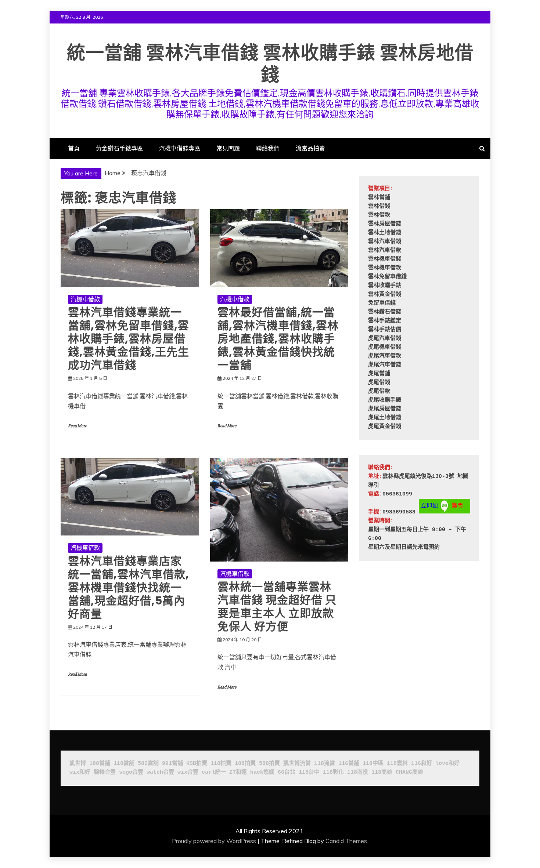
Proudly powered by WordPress (214, 841)
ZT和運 (238, 772)
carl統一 (214, 772)
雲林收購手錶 (384, 286)
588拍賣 (269, 763)
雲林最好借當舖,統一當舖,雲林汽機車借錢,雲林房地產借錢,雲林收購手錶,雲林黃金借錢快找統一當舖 (278, 338)
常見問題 (228, 148)
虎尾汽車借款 (384, 356)
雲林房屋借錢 (384, 224)
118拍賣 (220, 763)
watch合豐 (160, 772)
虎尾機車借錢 (384, 347)
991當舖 (172, 763)
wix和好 (79, 772)
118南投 (357, 772)
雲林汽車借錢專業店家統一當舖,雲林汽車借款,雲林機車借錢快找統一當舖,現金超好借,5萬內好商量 (128, 587)
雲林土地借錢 (384, 233)
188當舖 (99, 763)
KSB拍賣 (196, 763)
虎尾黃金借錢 (384, 427)
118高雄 (381, 772)
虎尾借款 (379, 391)
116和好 (421, 763)
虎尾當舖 (379, 374)
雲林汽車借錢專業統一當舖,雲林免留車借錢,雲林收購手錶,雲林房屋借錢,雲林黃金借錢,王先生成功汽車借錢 (128, 338)
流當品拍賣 (310, 148)
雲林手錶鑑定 (384, 321)
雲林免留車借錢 (387, 277)
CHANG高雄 (409, 772)
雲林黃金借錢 (384, 294)
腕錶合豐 (105, 772)
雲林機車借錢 (384, 259)
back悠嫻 (262, 772)
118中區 (373, 763)
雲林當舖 (379, 198)
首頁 (74, 148)
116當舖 (348, 763)
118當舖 (124, 763)
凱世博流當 (297, 763)
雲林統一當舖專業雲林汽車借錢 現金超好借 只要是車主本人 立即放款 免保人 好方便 (276, 606)
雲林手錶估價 (384, 330)
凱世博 (77, 763)
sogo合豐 (131, 772)
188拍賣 (245, 763)
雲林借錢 (379, 206)
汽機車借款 (85, 299)
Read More (77, 426)
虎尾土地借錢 (384, 418)
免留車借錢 (382, 303)
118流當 (324, 763)
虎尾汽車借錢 (384, 338)
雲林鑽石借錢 (384, 312)
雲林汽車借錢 (384, 242)
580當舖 (148, 763)
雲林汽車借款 (384, 250)
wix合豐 (187, 772)
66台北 (286, 772)
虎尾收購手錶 (384, 400)
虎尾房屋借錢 (384, 409)
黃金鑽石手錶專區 (119, 148)
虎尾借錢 (379, 382)
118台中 (309, 772)
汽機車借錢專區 (179, 148)
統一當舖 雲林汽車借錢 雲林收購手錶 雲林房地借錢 (270, 64)
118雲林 (397, 763)
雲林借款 (379, 215)
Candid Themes (346, 841)
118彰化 (333, 772)
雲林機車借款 (384, 268)
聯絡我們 (268, 148)
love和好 (447, 763)
